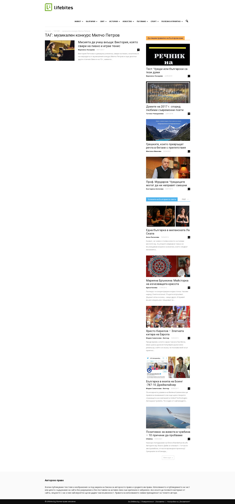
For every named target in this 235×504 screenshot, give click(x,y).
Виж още (167, 457)
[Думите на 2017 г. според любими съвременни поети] (168, 92)
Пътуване (141, 21)
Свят (102, 21)
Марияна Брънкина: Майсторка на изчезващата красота (167, 282)
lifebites (149, 439)
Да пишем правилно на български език (165, 38)
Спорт (154, 21)
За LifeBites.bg (133, 502)
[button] (187, 21)
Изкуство (127, 21)
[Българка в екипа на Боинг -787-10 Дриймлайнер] (168, 367)
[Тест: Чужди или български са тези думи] (168, 55)
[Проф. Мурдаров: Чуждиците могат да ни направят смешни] (168, 167)
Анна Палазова (152, 237)
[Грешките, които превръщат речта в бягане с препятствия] (168, 130)
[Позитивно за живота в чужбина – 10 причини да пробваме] (168, 417)
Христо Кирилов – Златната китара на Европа (165, 332)
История (113, 21)
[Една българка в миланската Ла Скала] (168, 216)
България (90, 21)
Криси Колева (151, 288)
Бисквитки (160, 502)
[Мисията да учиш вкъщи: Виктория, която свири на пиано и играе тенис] (60, 50)
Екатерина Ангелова (154, 189)
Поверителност (148, 502)
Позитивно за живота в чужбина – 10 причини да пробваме (168, 433)
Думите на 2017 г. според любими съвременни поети (165, 108)
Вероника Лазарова (86, 50)
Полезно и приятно (171, 21)
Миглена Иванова (153, 151)
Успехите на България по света (162, 199)
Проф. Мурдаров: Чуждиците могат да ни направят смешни (166, 183)
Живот (78, 21)
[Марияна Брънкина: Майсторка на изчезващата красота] (168, 266)
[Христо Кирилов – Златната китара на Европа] (168, 317)
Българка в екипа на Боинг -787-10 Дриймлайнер (164, 383)
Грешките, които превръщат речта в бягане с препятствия (166, 146)
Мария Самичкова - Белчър (157, 338)
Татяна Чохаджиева (155, 114)
